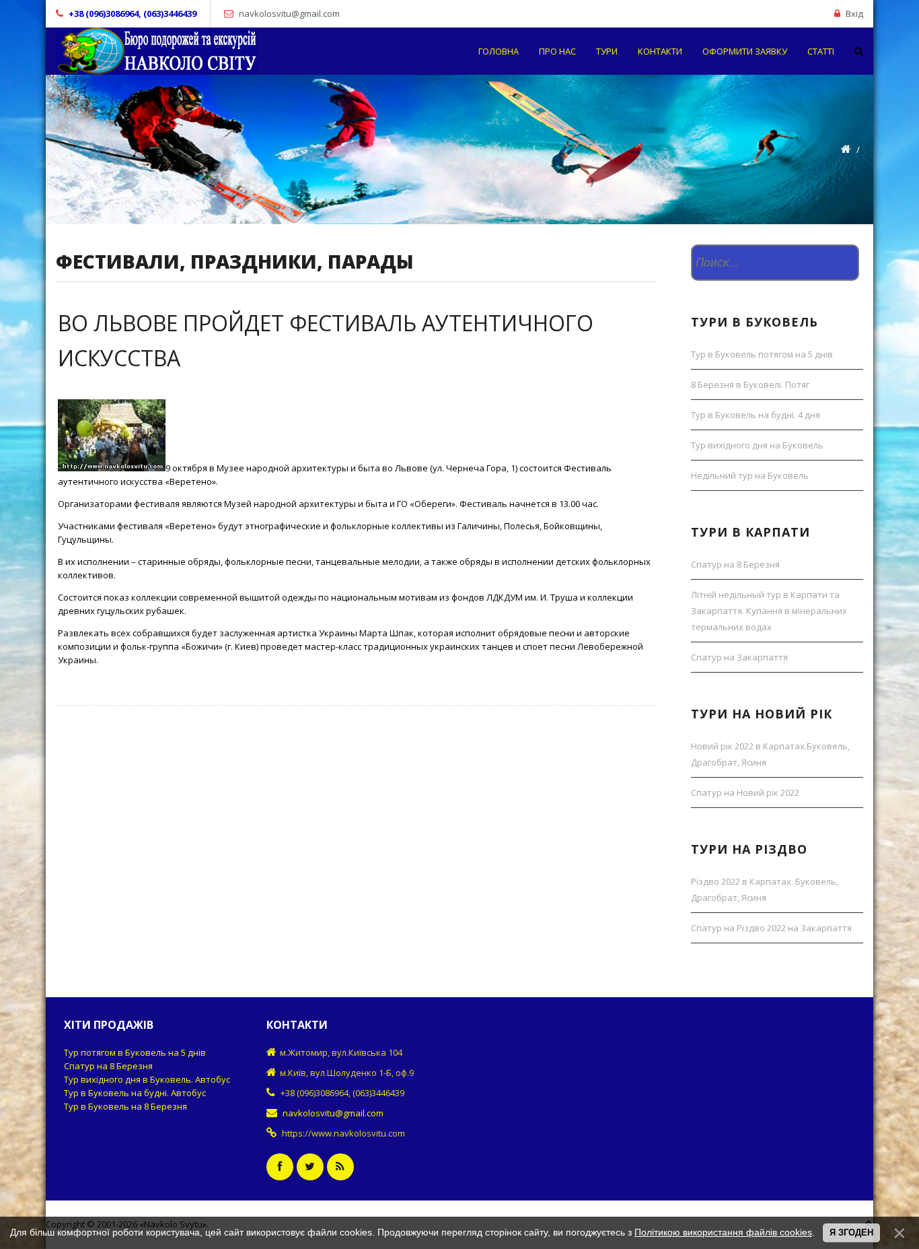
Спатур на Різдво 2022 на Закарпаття (771, 928)
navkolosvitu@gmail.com (289, 13)
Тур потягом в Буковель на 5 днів (135, 1052)
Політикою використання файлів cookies (723, 1232)
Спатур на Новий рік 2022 (745, 792)
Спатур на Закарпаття (739, 657)
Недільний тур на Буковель (750, 475)
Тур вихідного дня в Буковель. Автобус (147, 1079)
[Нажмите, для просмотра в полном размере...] (112, 468)
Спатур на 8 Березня (735, 564)
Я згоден (851, 1232)
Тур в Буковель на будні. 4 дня (755, 415)
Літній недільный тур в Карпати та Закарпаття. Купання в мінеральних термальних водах (769, 610)
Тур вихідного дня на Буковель (757, 445)
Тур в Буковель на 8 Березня (125, 1106)
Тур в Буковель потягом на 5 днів (762, 354)
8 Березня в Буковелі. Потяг (750, 384)
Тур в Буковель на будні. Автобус (135, 1093)
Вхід (854, 13)
